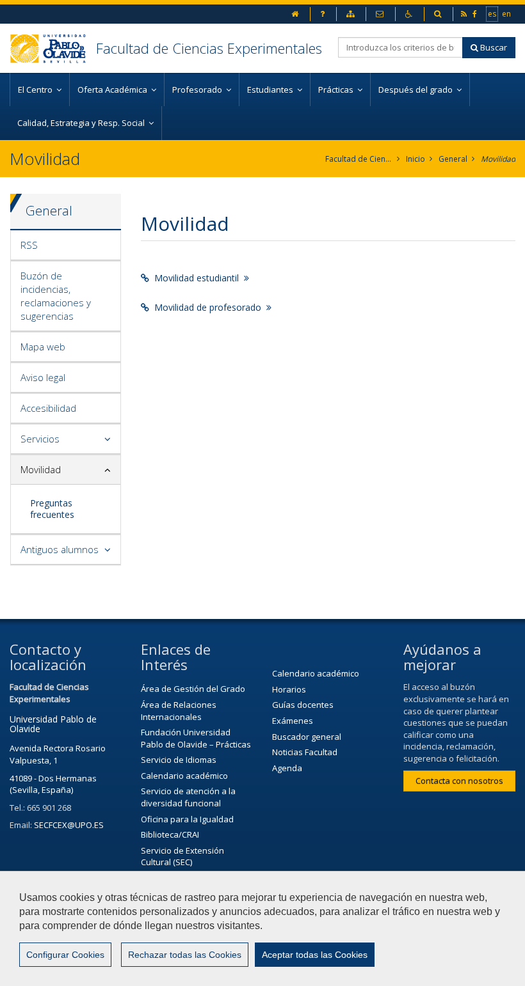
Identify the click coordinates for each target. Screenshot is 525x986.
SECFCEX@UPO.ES (69, 825)
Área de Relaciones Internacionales (178, 711)
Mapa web (42, 346)
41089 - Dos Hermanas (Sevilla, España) (53, 784)
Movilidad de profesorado (207, 307)
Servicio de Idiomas (178, 759)
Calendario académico (184, 775)
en (507, 13)
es (492, 13)
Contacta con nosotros (459, 780)
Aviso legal (42, 377)
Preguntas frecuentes (52, 508)
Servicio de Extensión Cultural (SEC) (182, 856)
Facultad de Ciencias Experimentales (209, 48)
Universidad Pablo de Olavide (53, 724)
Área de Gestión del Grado (193, 688)
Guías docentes (303, 704)
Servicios (40, 438)
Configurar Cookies (65, 955)
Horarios (289, 689)
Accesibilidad (48, 408)
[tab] (65, 245)
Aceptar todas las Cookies (315, 955)
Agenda (287, 768)
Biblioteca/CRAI (170, 834)
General (453, 158)
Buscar (492, 47)
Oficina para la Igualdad (187, 819)
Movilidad (498, 158)
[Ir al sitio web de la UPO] (53, 48)
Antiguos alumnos (59, 549)
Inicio (415, 158)
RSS (29, 245)
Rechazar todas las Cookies (184, 955)
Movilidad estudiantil (196, 278)
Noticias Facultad (304, 752)
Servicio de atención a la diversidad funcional (188, 797)
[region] (262, 928)
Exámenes (292, 720)
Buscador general (306, 736)
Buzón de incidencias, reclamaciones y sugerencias (55, 295)
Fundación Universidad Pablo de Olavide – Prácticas (196, 738)
